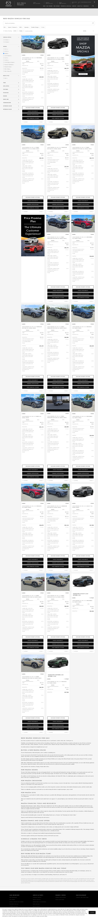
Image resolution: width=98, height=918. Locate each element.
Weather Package (35, 27)
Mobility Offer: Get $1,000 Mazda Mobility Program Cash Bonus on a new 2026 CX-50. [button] (28, 81)
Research (86, 6)
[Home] (8, 5)
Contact (22, 874)
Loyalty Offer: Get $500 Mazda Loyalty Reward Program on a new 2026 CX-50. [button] (28, 99)
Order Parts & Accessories (39, 901)
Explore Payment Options (33, 107)
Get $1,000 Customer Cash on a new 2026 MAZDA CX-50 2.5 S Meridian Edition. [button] (28, 340)
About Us (80, 6)
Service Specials (37, 899)
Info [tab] (38, 61)
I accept (92, 912)
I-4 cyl (43, 27)
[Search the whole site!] (92, 6)
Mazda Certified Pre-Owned (17, 901)
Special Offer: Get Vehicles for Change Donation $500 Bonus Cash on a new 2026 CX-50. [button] (28, 94)
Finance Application (32, 114)
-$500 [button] (42, 84)
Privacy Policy (52, 914)
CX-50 (15, 30)
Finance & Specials (66, 6)
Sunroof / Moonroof (13, 27)
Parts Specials (36, 904)
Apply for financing (83, 863)
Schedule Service (37, 897)
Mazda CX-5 (5, 39)
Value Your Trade (59, 899)
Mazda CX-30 (6, 41)
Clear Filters (29, 30)
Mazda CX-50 (6, 42)
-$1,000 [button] (41, 69)
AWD (21, 27)
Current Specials (14, 906)
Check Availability (33, 111)
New (44, 6)
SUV (5, 27)
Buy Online (50, 6)
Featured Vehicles (14, 904)
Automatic (27, 27)
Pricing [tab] (27, 61)
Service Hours (36, 906)
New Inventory (13, 897)
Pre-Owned (57, 6)
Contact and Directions (82, 897)
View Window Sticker (33, 118)
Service (74, 6)
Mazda (21, 30)
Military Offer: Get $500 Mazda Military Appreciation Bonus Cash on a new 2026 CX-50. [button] (27, 87)
